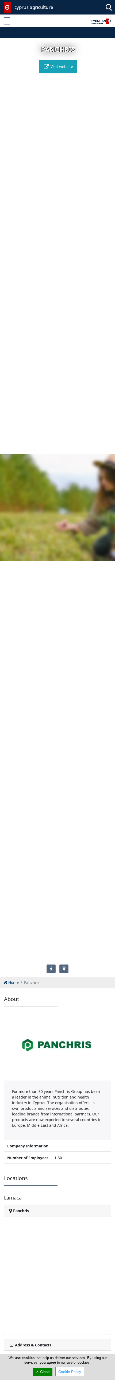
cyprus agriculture (33, 7)
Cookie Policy (69, 1372)
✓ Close (43, 1372)
